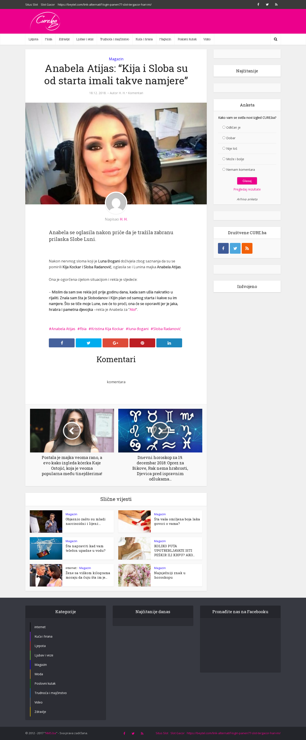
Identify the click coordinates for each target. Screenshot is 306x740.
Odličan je (233, 127)
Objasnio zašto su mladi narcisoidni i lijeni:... (86, 521)
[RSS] (247, 248)
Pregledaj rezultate (247, 189)
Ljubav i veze (84, 39)
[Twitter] (235, 248)
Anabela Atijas (63, 328)
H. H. (122, 93)
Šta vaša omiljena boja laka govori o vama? (177, 521)
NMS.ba (50, 733)
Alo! (133, 309)
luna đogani (138, 328)
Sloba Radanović (167, 328)
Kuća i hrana (144, 39)
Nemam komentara (240, 169)
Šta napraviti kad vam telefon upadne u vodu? (86, 548)
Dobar (230, 138)
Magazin (165, 39)
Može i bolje (235, 159)
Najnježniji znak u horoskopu (169, 575)
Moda (48, 39)
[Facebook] (223, 248)
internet (71, 568)
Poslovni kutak (187, 39)
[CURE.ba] (45, 21)
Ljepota (33, 39)
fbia (83, 328)
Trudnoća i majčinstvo (114, 39)
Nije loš (231, 148)
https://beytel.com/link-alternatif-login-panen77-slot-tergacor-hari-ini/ (105, 4)
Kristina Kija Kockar (107, 328)
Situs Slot (31, 4)
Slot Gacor (48, 4)
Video (207, 39)
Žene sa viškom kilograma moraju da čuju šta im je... (88, 575)
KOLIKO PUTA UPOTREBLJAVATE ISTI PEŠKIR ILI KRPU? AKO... (174, 550)
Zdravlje (64, 39)
